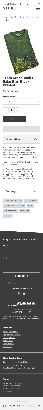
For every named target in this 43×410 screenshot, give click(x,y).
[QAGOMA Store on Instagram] (24, 293)
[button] (21, 129)
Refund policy (7, 347)
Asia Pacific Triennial (13, 200)
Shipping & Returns (9, 338)
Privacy (17, 401)
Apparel (21, 205)
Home (5, 17)
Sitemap (25, 401)
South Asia (24, 211)
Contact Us (9, 391)
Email (5, 258)
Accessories (9, 205)
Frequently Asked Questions (12, 335)
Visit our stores (8, 341)
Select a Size (9, 96)
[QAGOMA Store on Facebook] (19, 293)
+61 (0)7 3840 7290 (12, 388)
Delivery (11, 191)
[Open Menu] (38, 9)
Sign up (20, 275)
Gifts (30, 205)
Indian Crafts (31, 200)
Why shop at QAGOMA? (10, 332)
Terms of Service (8, 344)
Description (13, 139)
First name (7, 245)
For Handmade (10, 211)
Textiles (7, 216)
